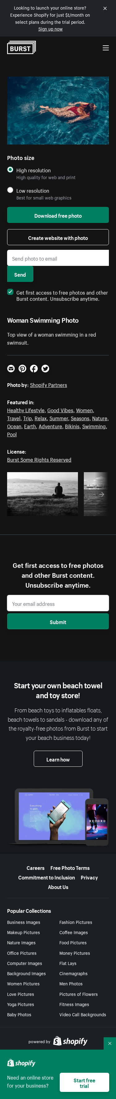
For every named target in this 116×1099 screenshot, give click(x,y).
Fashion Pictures (75, 921)
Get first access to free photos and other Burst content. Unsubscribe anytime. (62, 295)
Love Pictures (20, 993)
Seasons (80, 417)
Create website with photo (58, 237)
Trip (27, 417)
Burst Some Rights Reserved (39, 459)
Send (20, 274)
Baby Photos (19, 1014)
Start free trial (84, 1082)
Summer (58, 417)
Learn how (58, 759)
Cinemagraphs (73, 973)
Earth (30, 426)
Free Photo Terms (70, 867)
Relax (41, 417)
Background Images (26, 973)
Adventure (50, 426)
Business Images (23, 921)
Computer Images (24, 962)
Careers (36, 867)
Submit (58, 621)
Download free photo (58, 215)
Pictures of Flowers (78, 993)
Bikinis (72, 426)
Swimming (94, 426)
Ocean (14, 426)
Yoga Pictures (20, 1003)
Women (84, 409)
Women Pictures (23, 983)
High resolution (33, 170)
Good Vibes (60, 409)
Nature (99, 417)
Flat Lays (67, 962)
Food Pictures (73, 942)
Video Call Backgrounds (82, 1014)
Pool (12, 434)
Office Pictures (22, 952)
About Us (58, 886)
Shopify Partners (48, 384)
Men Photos (71, 983)
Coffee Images (73, 932)
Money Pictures (74, 952)
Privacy (89, 877)
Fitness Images (74, 1003)
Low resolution (32, 190)
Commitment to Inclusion (46, 877)
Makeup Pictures (23, 932)
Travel (13, 417)
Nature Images (21, 942)
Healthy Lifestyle (26, 409)
